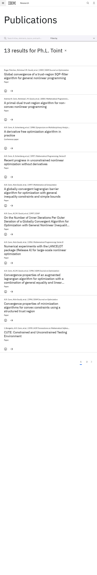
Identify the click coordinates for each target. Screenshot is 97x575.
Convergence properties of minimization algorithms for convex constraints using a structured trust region (32, 307)
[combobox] (72, 38)
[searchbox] (24, 38)
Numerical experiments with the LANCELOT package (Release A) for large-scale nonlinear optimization (35, 250)
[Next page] (91, 361)
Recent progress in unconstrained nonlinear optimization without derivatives (34, 162)
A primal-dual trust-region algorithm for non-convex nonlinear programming (35, 105)
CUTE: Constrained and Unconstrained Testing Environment (35, 334)
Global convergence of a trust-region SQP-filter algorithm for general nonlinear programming (36, 76)
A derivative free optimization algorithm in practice (32, 133)
